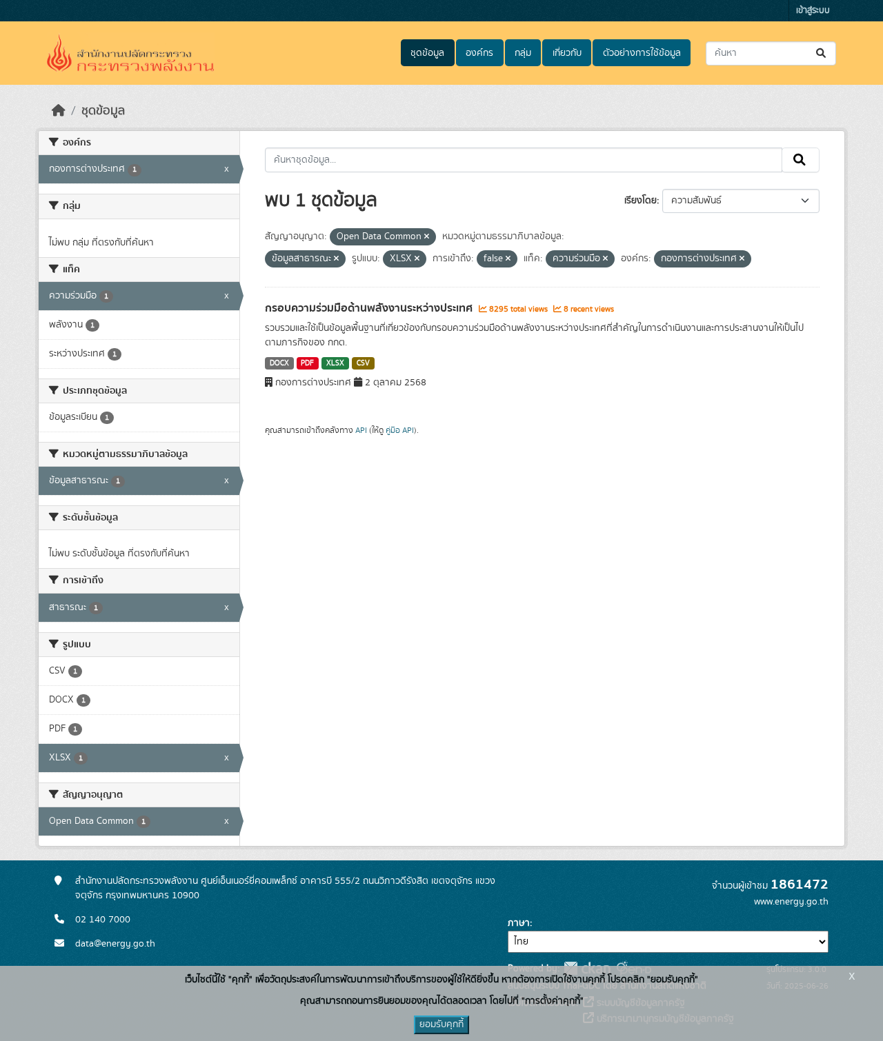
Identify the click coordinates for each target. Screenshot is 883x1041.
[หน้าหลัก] (59, 111)
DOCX (279, 363)
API (361, 430)
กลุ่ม (523, 53)
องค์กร (479, 53)
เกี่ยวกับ (567, 53)
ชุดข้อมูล (427, 53)
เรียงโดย (640, 201)
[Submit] (822, 53)
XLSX (335, 363)
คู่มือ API (400, 430)
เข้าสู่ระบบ (813, 10)
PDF (307, 363)
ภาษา (519, 923)
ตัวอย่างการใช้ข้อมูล (642, 53)
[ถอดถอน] (426, 237)
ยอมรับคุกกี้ (441, 1024)
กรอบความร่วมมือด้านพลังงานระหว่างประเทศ (370, 308)
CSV (363, 363)
